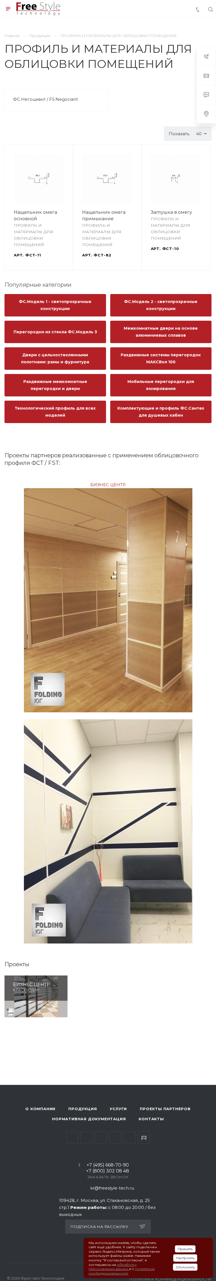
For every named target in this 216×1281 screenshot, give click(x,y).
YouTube (101, 1137)
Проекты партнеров (165, 1108)
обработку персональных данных (113, 1266)
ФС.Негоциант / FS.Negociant (45, 99)
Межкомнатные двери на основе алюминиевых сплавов (161, 332)
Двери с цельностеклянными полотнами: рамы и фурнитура (55, 358)
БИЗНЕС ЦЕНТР (108, 484)
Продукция (82, 1108)
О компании (40, 1108)
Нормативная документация (89, 1119)
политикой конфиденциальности (122, 1271)
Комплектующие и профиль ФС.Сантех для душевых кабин (160, 412)
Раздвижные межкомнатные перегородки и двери (55, 385)
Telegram (86, 1137)
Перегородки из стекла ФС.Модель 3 (55, 331)
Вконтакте (72, 1137)
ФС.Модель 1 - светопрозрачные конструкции (55, 305)
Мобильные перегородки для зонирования (160, 385)
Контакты (151, 1119)
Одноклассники (115, 1137)
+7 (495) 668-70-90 (108, 1165)
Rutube (144, 1137)
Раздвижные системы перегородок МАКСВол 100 (161, 358)
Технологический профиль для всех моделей (55, 412)
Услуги (118, 1108)
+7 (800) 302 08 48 (107, 1171)
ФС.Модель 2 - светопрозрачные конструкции (160, 305)
